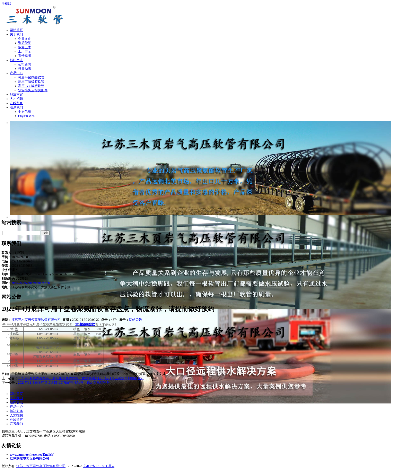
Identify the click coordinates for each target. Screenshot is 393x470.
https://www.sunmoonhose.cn (30, 283)
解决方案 (16, 94)
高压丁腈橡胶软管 (31, 81)
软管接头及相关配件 (32, 90)
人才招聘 (16, 99)
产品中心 (16, 73)
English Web (26, 116)
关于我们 (16, 34)
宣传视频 (24, 56)
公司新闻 (24, 64)
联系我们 (16, 107)
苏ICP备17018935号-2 (98, 466)
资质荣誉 (24, 43)
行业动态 (24, 68)
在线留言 (16, 103)
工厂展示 (24, 51)
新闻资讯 (16, 60)
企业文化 (24, 38)
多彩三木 (24, 47)
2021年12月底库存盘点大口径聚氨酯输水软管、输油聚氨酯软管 (64, 382)
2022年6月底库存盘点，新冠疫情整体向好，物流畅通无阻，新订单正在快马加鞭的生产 (81, 378)
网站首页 (16, 30)
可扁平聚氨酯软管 (31, 77)
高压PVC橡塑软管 (31, 86)
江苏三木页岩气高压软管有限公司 (36, 319)
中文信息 (24, 111)
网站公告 (135, 319)
